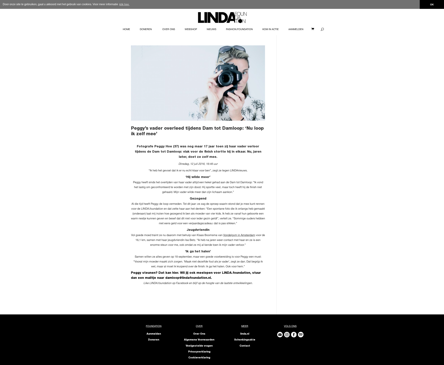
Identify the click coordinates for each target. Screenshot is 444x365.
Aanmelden (295, 29)
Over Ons (168, 29)
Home (126, 29)
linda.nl (244, 334)
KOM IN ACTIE (270, 29)
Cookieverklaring (199, 358)
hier (175, 273)
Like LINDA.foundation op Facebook (165, 283)
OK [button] (432, 4)
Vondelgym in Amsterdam (239, 235)
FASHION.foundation (239, 29)
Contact (245, 346)
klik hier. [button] (124, 4)
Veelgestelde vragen (199, 346)
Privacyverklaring (199, 352)
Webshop (191, 29)
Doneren (146, 29)
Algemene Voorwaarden (199, 340)
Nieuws (211, 29)
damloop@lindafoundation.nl (188, 278)
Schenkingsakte (244, 340)
